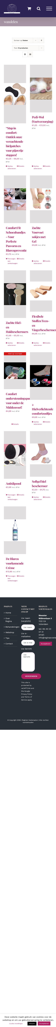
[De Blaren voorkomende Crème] (15, 530)
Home (8, 613)
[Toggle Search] (39, 8)
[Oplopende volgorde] (41, 40)
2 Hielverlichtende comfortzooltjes (42, 409)
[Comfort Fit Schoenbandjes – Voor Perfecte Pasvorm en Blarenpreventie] (15, 199)
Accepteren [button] (45, 644)
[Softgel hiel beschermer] (41, 454)
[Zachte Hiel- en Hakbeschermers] (15, 294)
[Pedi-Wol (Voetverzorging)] (41, 88)
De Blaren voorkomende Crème (15, 563)
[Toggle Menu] (49, 8)
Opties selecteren (11, 167)
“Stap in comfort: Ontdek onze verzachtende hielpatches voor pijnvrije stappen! (14, 141)
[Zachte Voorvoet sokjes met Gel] (41, 199)
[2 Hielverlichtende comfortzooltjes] (41, 376)
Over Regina (8, 620)
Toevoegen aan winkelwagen (11, 261)
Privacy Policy (26, 694)
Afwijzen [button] (32, 1023)
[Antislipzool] (15, 455)
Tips (7, 638)
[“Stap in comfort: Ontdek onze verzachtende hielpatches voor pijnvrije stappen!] (15, 94)
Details (21, 166)
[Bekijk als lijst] (30, 54)
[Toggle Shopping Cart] (29, 8)
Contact (9, 643)
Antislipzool (13, 483)
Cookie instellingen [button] (16, 1023)
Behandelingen (10, 627)
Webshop (9, 632)
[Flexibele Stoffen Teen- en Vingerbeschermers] (41, 291)
